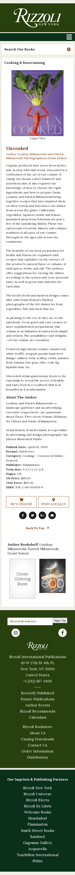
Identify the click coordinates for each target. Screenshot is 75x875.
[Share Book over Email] (52, 515)
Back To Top (35, 528)
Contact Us (37, 745)
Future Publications (37, 699)
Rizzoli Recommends (37, 711)
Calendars (37, 717)
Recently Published (37, 693)
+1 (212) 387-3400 (37, 681)
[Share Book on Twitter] (32, 515)
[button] (37, 49)
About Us (37, 733)
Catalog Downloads (37, 739)
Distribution (37, 757)
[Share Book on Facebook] (23, 515)
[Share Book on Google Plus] (42, 515)
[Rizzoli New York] (37, 17)
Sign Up (60, 620)
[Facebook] (62, 633)
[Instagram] (15, 633)
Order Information (37, 751)
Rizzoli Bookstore (37, 726)
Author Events (37, 705)
